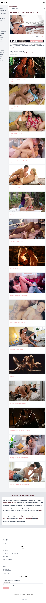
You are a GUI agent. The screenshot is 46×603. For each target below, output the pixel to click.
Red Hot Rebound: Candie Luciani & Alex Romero (19, 457)
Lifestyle (5, 540)
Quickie (1, 54)
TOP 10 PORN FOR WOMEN (8, 557)
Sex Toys (1, 58)
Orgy (1, 48)
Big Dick (1, 27)
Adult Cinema (2, 20)
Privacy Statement (7, 570)
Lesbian (1, 41)
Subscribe (6, 587)
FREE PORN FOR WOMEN (7, 559)
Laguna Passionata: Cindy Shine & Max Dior (18, 79)
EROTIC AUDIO (5, 556)
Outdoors (2, 50)
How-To (1, 37)
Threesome (2, 65)
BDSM (1, 24)
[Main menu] (43, 2)
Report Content (6, 569)
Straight (2, 62)
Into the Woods (12, 214)
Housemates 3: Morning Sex (15, 106)
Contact (5, 566)
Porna (27, 52)
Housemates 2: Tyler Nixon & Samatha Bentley (18, 295)
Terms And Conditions (7, 572)
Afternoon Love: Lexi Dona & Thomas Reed (17, 322)
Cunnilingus (2, 33)
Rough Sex (2, 56)
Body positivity (3, 31)
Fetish (1, 35)
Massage (1, 43)
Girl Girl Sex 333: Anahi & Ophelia (16, 133)
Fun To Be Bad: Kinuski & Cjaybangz (16, 241)
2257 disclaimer (6, 573)
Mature (1, 46)
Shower (1, 60)
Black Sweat (12, 376)
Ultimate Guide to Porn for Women (10, 553)
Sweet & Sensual (32, 52)
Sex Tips (4, 543)
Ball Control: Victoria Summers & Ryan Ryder (18, 403)
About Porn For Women (8, 552)
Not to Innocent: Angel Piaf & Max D (16, 187)
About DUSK (5, 550)
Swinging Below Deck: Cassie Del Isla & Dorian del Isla (20, 430)
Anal (1, 22)
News (4, 542)
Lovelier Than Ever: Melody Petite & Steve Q (18, 349)
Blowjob (2, 29)
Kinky (1, 39)
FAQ (3, 567)
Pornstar (2, 52)
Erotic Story (5, 539)
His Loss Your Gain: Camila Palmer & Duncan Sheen (19, 160)
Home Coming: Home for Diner (15, 268)
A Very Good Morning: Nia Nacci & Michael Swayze (19, 484)
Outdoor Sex (23, 52)
